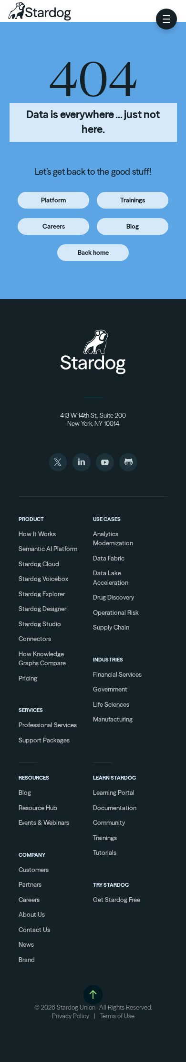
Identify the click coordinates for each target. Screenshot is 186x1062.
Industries (108, 659)
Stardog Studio (40, 624)
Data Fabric (108, 558)
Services (31, 710)
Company (32, 855)
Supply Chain (111, 627)
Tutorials (104, 852)
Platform (53, 200)
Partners (30, 884)
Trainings (132, 200)
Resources (34, 777)
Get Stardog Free (116, 899)
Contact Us (34, 929)
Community (109, 822)
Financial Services (117, 674)
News (26, 944)
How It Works (37, 534)
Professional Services (48, 725)
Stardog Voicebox (43, 578)
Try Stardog (111, 885)
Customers (34, 869)
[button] (166, 19)
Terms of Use (117, 1016)
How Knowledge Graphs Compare (42, 658)
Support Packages (44, 740)
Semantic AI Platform (48, 548)
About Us (32, 914)
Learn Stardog (114, 777)
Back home (93, 252)
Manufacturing (113, 719)
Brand (27, 959)
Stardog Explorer (42, 594)
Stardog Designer (42, 608)
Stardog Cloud (39, 564)
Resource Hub (38, 808)
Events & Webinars (44, 822)
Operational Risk (116, 612)
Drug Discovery (113, 597)
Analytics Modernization (113, 538)
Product (31, 519)
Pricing (28, 678)
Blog (132, 226)
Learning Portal (113, 792)
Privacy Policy (70, 1016)
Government (110, 689)
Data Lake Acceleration (110, 577)
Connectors (35, 638)
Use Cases (107, 519)
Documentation (114, 808)
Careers (53, 226)
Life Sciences (111, 704)
